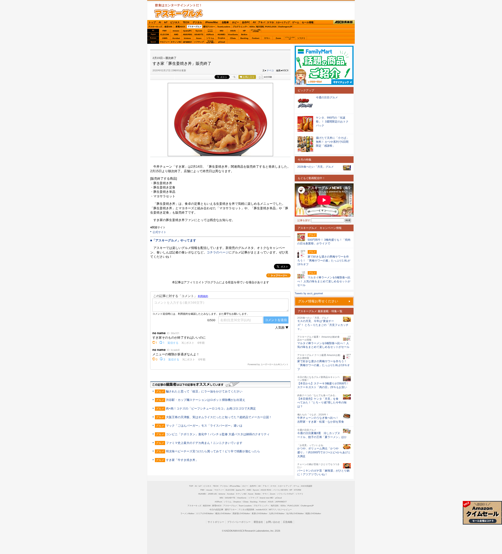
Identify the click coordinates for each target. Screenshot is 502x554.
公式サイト (159, 232)
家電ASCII (180, 27)
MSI (221, 31)
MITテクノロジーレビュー (280, 509)
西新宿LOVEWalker (241, 513)
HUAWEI (221, 34)
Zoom (278, 38)
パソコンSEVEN (210, 30)
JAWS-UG (212, 494)
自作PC (246, 22)
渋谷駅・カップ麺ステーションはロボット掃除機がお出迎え (205, 399)
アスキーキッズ (155, 27)
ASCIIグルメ (178, 13)
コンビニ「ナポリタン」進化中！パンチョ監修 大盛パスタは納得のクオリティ (218, 434)
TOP (191, 486)
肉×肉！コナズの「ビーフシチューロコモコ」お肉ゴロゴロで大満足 (211, 408)
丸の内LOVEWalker (295, 513)
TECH (186, 22)
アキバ (261, 22)
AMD (176, 34)
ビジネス (175, 22)
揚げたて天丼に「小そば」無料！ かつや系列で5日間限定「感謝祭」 (332, 141)
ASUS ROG (187, 34)
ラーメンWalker (187, 513)
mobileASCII (261, 509)
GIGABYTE (198, 35)
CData (233, 38)
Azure (199, 38)
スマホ (270, 22)
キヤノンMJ (176, 42)
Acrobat (176, 38)
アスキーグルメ (194, 27)
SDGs (252, 27)
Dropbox (221, 38)
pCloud (221, 42)
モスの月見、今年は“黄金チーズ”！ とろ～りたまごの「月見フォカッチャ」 (322, 324)
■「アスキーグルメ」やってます (173, 240)
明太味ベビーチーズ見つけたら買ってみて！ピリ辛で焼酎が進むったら (213, 451)
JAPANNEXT (187, 41)
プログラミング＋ (261, 506)
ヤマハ (267, 38)
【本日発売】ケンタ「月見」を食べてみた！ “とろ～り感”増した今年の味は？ (322, 402)
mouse (176, 31)
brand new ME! (267, 498)
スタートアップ (282, 22)
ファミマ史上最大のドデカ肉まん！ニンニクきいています (204, 442)
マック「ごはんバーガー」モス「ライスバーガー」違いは (204, 425)
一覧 (233, 77)
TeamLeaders (223, 27)
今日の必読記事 (216, 509)
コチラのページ (218, 252)
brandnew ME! (210, 42)
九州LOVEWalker (277, 513)
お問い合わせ (273, 522)
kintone (187, 38)
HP (244, 31)
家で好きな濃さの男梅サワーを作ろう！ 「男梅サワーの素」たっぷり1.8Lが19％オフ (323, 365)
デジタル (197, 22)
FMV (165, 31)
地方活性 (260, 27)
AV (254, 22)
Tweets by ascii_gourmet (309, 293)
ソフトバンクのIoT (290, 38)
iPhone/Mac (211, 22)
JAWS (164, 38)
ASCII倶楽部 (344, 22)
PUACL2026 (270, 27)
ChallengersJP (285, 27)
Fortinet (255, 38)
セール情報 (308, 22)
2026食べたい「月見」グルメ (315, 166)
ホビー (235, 22)
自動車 (225, 22)
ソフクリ (301, 38)
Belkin (244, 34)
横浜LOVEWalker (223, 513)
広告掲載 (287, 522)
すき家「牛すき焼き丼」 (182, 460)
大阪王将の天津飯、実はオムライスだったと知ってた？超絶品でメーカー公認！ (219, 417)
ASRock (210, 34)
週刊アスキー (209, 27)
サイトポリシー (216, 522)
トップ (152, 22)
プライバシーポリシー (239, 522)
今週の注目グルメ (327, 97)
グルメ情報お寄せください (318, 301)
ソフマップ (199, 42)
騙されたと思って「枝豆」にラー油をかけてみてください (204, 391)
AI (160, 22)
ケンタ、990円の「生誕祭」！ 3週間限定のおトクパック (332, 121)
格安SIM (168, 27)
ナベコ (270, 70)
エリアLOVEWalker (205, 513)
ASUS (233, 31)
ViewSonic (233, 34)
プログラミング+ (240, 27)
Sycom (199, 31)
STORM (297, 490)
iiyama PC (240, 490)
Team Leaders (245, 506)
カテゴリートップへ (278, 275)
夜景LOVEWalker (259, 513)
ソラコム (210, 38)
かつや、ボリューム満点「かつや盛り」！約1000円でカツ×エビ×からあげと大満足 (324, 452)
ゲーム (295, 22)
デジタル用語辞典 (246, 509)
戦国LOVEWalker (313, 513)
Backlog (244, 38)
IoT (165, 22)
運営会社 (258, 522)
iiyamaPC (187, 31)
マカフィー (165, 42)
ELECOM (164, 34)
